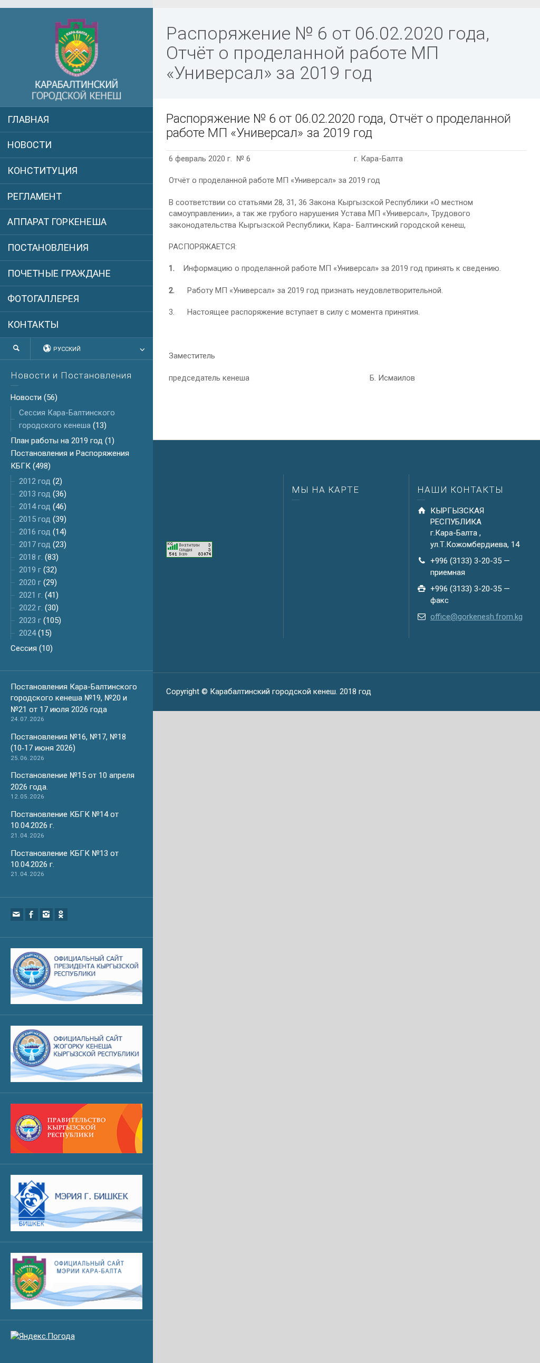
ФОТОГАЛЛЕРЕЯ (43, 298)
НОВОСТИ (29, 144)
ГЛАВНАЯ (28, 119)
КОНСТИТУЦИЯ (42, 170)
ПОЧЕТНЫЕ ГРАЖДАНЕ (59, 273)
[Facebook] (31, 914)
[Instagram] (46, 914)
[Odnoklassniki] (61, 914)
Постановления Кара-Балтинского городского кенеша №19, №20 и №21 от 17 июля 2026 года (74, 698)
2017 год (35, 544)
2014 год (35, 506)
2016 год (35, 532)
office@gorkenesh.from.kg (476, 616)
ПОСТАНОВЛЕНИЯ (48, 247)
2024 (27, 633)
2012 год (35, 481)
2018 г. (31, 557)
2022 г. (31, 607)
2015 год (35, 519)
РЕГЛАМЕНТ (34, 196)
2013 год (35, 494)
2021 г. (31, 595)
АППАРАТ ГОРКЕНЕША (57, 221)
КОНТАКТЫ (33, 324)
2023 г (30, 620)
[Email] (17, 914)
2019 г (30, 570)
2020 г (30, 582)
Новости (26, 397)
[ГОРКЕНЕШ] (76, 60)
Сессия (24, 648)
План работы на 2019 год (57, 440)
